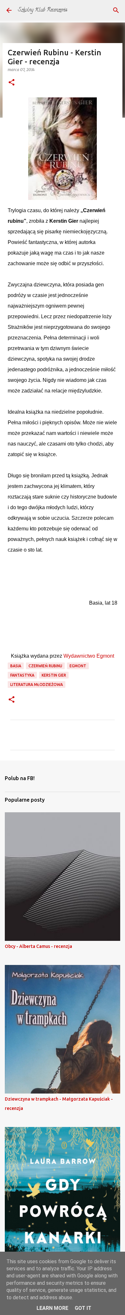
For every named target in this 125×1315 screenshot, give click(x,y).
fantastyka (22, 675)
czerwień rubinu (45, 666)
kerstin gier (54, 675)
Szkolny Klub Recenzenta (42, 10)
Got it (83, 1308)
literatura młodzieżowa (36, 684)
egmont (78, 666)
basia (15, 666)
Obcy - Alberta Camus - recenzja (38, 946)
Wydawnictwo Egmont (88, 656)
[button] (11, 82)
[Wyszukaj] (116, 10)
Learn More (52, 1308)
